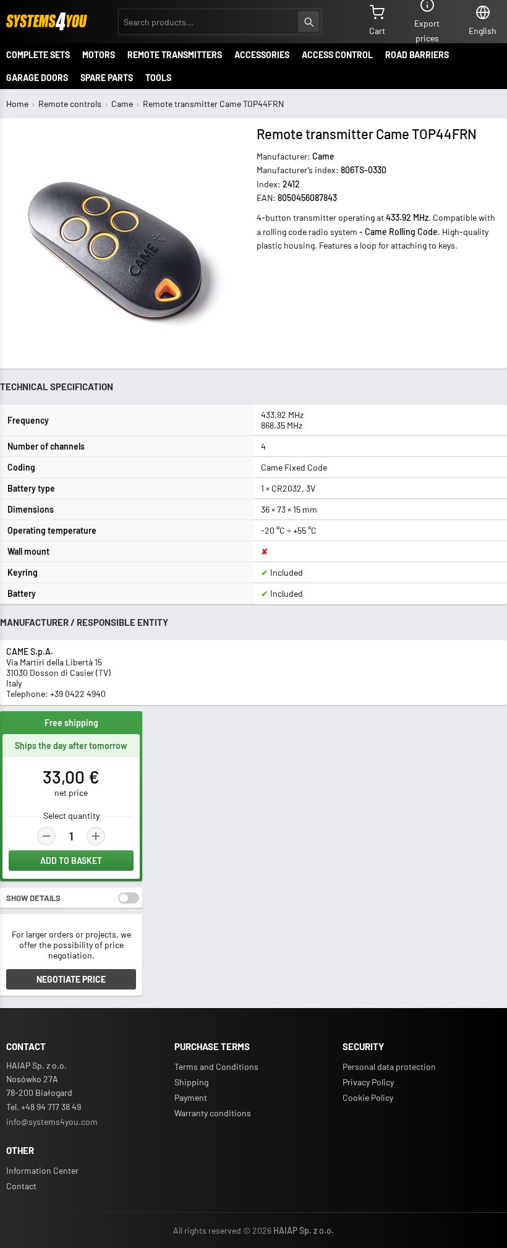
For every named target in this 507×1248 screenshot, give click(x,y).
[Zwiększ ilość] (96, 836)
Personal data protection (389, 1066)
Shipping (191, 1082)
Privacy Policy (368, 1082)
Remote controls (69, 103)
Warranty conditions (212, 1113)
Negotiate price (71, 979)
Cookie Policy (368, 1097)
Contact (21, 1186)
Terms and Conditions (216, 1066)
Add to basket (71, 860)
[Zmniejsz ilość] (46, 836)
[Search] (308, 21)
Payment (190, 1097)
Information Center (42, 1170)
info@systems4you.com (52, 1121)
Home (17, 103)
